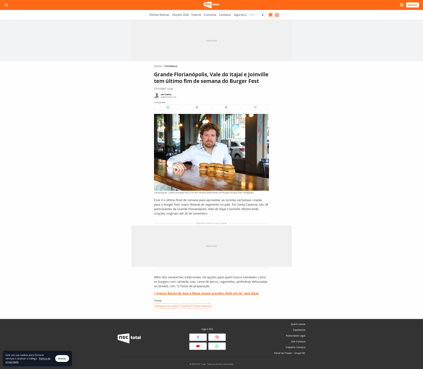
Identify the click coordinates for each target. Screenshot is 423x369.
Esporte (196, 15)
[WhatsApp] (217, 346)
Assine (412, 5)
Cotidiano (225, 15)
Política (254, 15)
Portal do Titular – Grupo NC (289, 353)
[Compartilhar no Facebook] (197, 107)
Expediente (299, 329)
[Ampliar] (264, 118)
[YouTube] (198, 346)
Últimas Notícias (159, 15)
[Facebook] (198, 337)
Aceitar (62, 358)
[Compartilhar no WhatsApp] (168, 107)
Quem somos (298, 324)
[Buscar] (402, 5)
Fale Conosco (298, 341)
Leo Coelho (166, 94)
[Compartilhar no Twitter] (226, 107)
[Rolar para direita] (262, 15)
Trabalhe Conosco (295, 347)
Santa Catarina (202, 305)
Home (158, 66)
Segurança (240, 15)
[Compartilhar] (255, 107)
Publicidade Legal (295, 335)
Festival (186, 305)
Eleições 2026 (180, 15)
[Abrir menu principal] (6, 5)
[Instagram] (217, 337)
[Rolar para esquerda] (145, 15)
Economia (210, 15)
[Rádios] (277, 15)
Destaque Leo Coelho (166, 305)
